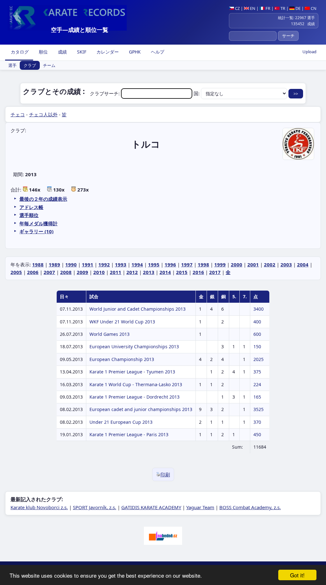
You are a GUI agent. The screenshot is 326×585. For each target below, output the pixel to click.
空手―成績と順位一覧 (79, 29)
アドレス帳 (31, 207)
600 (257, 334)
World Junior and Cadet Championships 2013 (137, 309)
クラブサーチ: (105, 93)
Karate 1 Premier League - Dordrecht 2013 (134, 397)
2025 (258, 359)
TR (282, 8)
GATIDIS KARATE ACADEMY (151, 507)
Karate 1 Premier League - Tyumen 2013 (132, 372)
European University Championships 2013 (134, 346)
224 (257, 384)
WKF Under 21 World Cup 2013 (122, 322)
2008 (66, 272)
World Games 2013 (109, 334)
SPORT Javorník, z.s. (94, 507)
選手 (12, 65)
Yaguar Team (200, 507)
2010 (99, 272)
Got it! (297, 575)
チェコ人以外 (43, 114)
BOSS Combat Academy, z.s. (250, 507)
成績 (62, 52)
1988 (38, 264)
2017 (215, 272)
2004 (302, 264)
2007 (49, 272)
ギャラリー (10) (36, 231)
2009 (82, 272)
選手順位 (29, 215)
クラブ (30, 65)
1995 (153, 264)
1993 (120, 264)
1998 (203, 264)
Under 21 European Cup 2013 (120, 422)
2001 (253, 264)
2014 (165, 272)
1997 (187, 264)
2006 (33, 272)
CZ (237, 8)
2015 (182, 272)
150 (257, 346)
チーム (49, 65)
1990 (71, 264)
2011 (115, 272)
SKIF (81, 52)
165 (257, 397)
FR (267, 8)
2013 (148, 272)
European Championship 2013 (121, 359)
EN (252, 8)
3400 (258, 309)
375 (257, 372)
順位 (43, 52)
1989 (54, 264)
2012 (132, 272)
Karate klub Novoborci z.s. (39, 507)
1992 (104, 264)
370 (257, 422)
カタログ (19, 52)
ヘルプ (157, 52)
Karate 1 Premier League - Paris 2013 (128, 434)
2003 (286, 264)
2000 (236, 264)
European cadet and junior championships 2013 (140, 409)
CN (313, 8)
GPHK (134, 52)
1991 (87, 264)
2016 (198, 272)
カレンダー (107, 52)
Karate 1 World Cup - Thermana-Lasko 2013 (135, 384)
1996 (170, 264)
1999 (220, 264)
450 (257, 434)
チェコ (18, 114)
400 (257, 322)
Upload (309, 51)
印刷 (165, 474)
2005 (16, 272)
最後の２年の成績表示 (43, 199)
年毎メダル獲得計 (38, 223)
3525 (258, 409)
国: (197, 93)
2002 (269, 264)
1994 (137, 264)
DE (297, 8)
